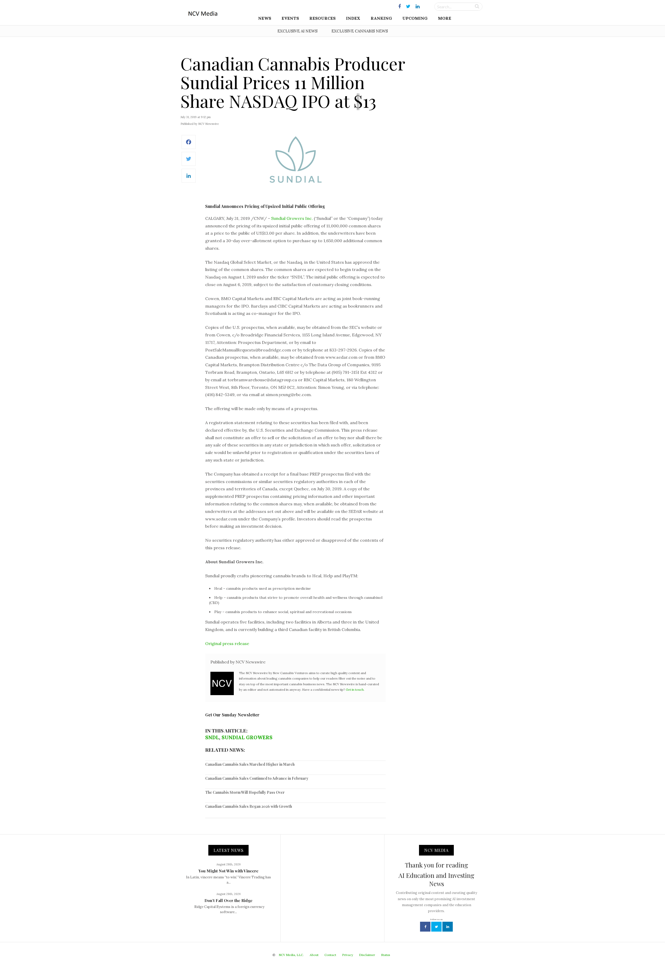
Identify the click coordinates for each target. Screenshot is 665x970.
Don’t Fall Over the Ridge (228, 900)
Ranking (381, 18)
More (444, 18)
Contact (330, 955)
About (314, 955)
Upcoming (415, 18)
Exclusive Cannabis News (359, 31)
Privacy (347, 955)
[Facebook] (189, 144)
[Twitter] (189, 161)
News (264, 18)
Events (290, 18)
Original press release (227, 643)
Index (353, 18)
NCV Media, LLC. (291, 955)
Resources (322, 18)
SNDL (212, 737)
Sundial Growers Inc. (292, 218)
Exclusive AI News (297, 31)
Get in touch (355, 689)
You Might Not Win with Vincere (228, 870)
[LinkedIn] (189, 178)
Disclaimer (367, 955)
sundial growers (247, 737)
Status (385, 955)
